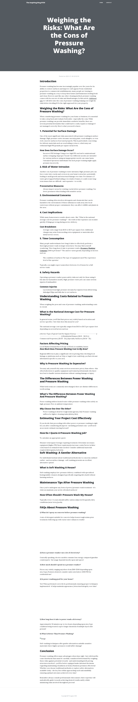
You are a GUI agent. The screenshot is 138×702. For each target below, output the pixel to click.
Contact (109, 2)
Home (101, 2)
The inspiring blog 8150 (35, 3)
